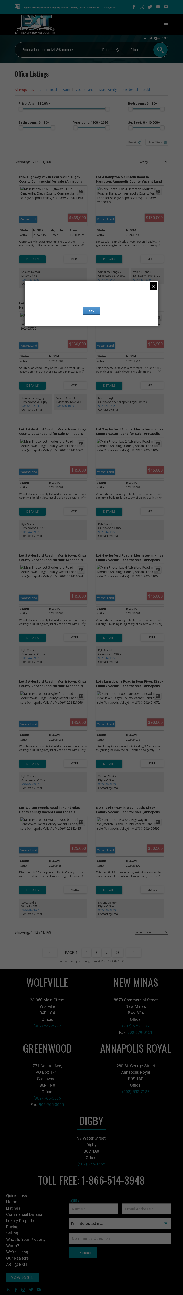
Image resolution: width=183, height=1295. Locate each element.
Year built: (90, 122)
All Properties (24, 89)
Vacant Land (85, 89)
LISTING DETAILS (32, 259)
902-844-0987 (30, 532)
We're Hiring (17, 1252)
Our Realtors (17, 1258)
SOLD (165, 38)
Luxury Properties (22, 1220)
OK (91, 311)
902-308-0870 (30, 280)
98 (118, 952)
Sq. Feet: (144, 122)
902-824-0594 (107, 280)
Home (11, 1201)
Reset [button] (132, 142)
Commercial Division (24, 1214)
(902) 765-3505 (47, 1098)
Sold (146, 89)
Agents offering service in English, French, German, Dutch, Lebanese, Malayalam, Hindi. (70, 7)
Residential (130, 89)
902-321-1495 (107, 406)
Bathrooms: (34, 122)
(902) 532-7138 (136, 1091)
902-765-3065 (51, 1104)
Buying (12, 1226)
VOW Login (22, 1277)
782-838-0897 (30, 910)
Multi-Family (108, 89)
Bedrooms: (142, 103)
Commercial (48, 89)
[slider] (21, 109)
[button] (17, 7)
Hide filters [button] (155, 142)
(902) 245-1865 (91, 1164)
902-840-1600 (142, 280)
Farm (66, 89)
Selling (12, 1233)
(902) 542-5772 (47, 1026)
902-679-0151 (139, 1032)
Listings (13, 1208)
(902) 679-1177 (136, 1026)
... (107, 952)
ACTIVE (148, 38)
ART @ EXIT (16, 1264)
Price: (35, 103)
